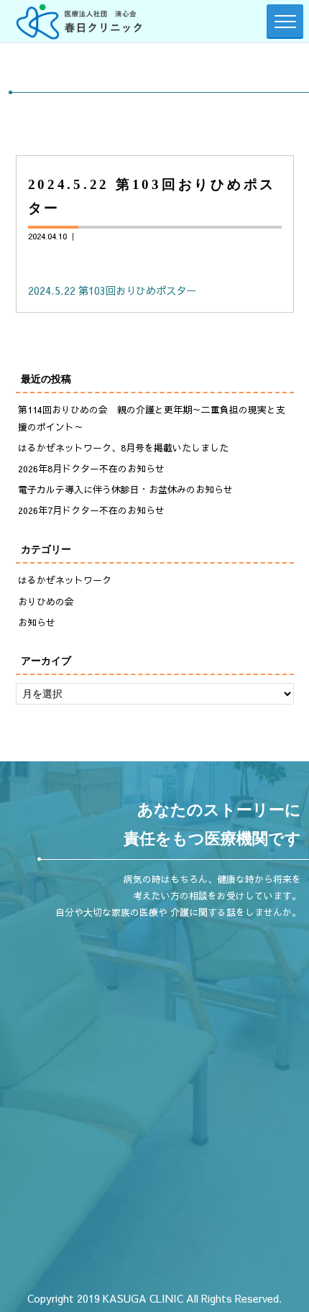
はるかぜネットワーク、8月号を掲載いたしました (123, 447)
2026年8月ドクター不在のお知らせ (91, 468)
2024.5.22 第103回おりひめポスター (112, 290)
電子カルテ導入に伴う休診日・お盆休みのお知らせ (125, 489)
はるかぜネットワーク (64, 580)
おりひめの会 (46, 601)
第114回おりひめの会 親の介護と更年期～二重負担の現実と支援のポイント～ (151, 418)
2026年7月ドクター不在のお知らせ (91, 510)
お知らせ (36, 622)
